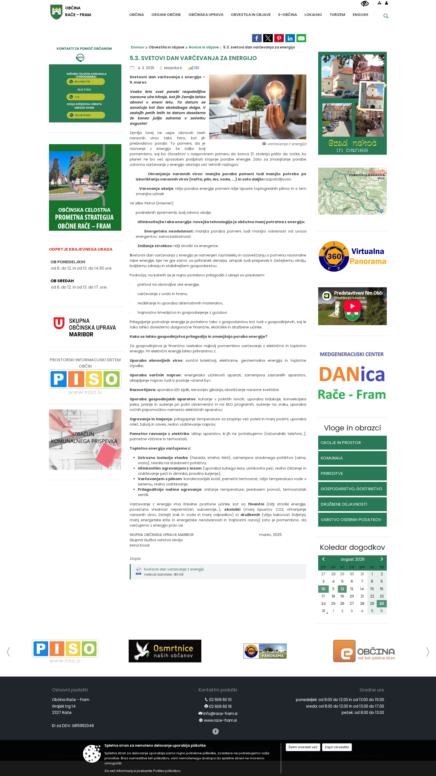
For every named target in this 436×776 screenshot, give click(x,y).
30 (381, 603)
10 (323, 588)
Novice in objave (204, 47)
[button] (8, 652)
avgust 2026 (353, 559)
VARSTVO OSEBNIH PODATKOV (351, 520)
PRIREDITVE (332, 473)
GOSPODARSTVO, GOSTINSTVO (351, 489)
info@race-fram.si (220, 713)
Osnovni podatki (70, 690)
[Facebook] (215, 731)
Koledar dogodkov (352, 547)
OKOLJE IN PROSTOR (341, 443)
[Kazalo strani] (379, 3)
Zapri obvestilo (337, 747)
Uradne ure (372, 690)
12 (342, 588)
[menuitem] (136, 13)
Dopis (135, 558)
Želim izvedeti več (303, 747)
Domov (137, 47)
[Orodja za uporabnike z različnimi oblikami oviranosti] (365, 4)
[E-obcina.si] (365, 651)
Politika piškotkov (166, 770)
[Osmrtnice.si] (165, 651)
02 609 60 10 (220, 699)
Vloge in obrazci (352, 428)
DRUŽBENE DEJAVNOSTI (344, 504)
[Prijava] (386, 3)
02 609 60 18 (220, 706)
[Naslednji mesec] (382, 559)
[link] (257, 38)
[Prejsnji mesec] (323, 559)
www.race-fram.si (220, 720)
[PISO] (65, 651)
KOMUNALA (332, 458)
